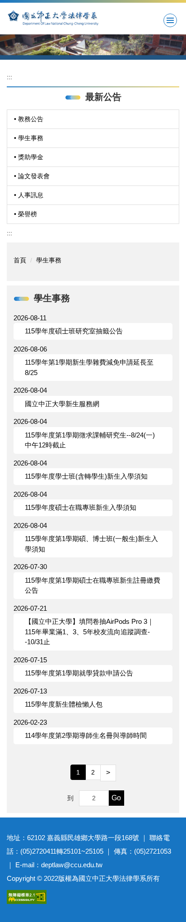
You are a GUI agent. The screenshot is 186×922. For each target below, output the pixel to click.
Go (116, 798)
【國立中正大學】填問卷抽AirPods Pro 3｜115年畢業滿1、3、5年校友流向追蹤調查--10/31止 (89, 632)
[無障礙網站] (26, 896)
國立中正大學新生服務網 (62, 404)
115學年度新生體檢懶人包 (63, 704)
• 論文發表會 (32, 176)
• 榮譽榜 (25, 214)
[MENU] (170, 20)
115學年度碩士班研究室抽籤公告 (74, 331)
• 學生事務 (28, 138)
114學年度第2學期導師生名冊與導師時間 (86, 735)
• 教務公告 (28, 119)
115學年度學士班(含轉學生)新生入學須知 (86, 476)
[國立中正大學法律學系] (93, 17)
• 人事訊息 (28, 195)
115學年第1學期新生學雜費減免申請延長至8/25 (89, 367)
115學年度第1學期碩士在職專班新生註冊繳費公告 (92, 585)
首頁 (20, 260)
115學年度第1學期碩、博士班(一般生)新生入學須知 (91, 544)
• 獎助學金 (28, 157)
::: (9, 77)
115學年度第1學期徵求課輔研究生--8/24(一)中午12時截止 (90, 440)
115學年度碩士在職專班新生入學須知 (80, 507)
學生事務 (48, 260)
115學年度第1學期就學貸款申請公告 (79, 673)
